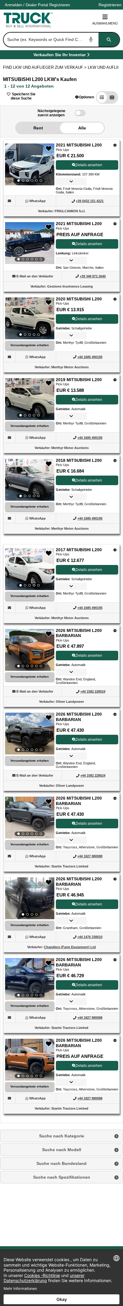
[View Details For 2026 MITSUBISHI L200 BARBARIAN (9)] (29, 817)
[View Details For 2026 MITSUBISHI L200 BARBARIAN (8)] (29, 733)
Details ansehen (89, 165)
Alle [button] (82, 128)
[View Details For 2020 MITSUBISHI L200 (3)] (29, 318)
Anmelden (13, 5)
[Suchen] (109, 40)
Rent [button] (38, 128)
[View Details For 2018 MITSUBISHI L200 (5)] (29, 480)
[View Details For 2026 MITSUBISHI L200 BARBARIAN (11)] (29, 979)
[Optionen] (115, 145)
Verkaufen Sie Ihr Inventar (59, 55)
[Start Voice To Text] (91, 39)
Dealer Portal (37, 5)
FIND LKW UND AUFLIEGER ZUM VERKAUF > (45, 67)
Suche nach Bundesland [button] (61, 1163)
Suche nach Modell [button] (61, 1149)
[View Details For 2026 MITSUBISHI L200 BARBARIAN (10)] (29, 898)
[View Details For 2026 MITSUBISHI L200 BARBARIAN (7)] (29, 650)
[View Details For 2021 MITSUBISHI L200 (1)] (29, 164)
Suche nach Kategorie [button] (61, 1136)
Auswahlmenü (105, 23)
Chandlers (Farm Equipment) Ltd (70, 947)
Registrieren (59, 5)
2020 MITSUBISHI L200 (79, 299)
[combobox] (61, 40)
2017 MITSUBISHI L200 (79, 549)
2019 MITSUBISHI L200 (79, 379)
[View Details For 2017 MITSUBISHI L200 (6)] (29, 569)
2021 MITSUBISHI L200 (79, 145)
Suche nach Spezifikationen (61, 1177)
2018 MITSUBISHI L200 (79, 460)
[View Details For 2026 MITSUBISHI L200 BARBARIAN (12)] (29, 1060)
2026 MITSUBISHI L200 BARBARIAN (79, 633)
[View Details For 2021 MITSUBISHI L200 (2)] (29, 243)
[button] (84, 97)
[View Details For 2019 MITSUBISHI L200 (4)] (29, 399)
